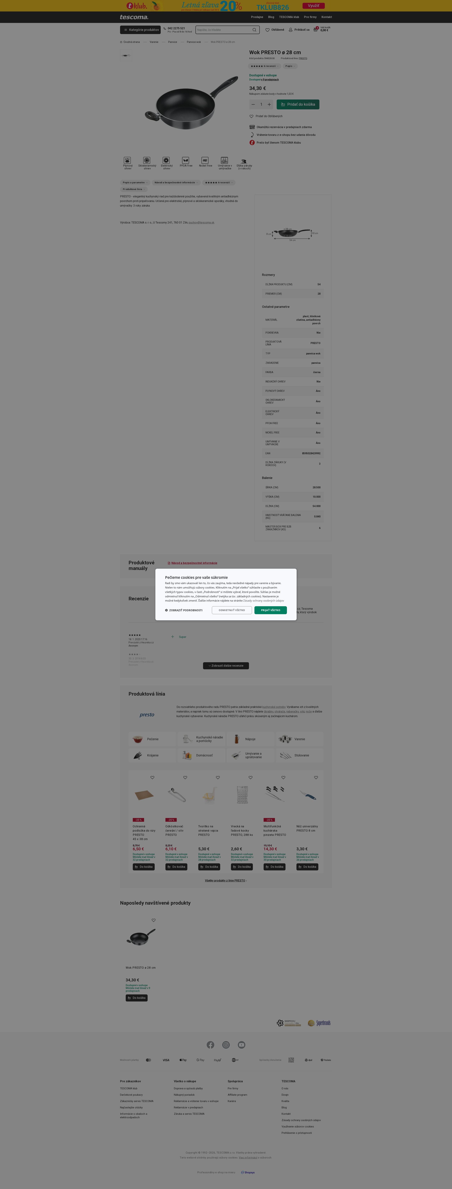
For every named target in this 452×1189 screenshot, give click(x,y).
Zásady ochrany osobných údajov (263, 600)
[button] (184, 610)
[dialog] (226, 594)
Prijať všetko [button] (270, 610)
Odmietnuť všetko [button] (232, 610)
